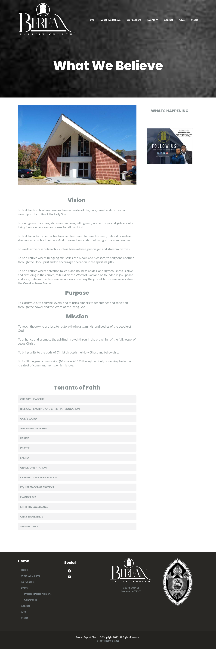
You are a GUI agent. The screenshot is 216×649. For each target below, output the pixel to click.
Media (194, 19)
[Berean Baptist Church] (46, 18)
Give (182, 19)
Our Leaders (134, 19)
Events (151, 19)
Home (91, 19)
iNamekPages (111, 640)
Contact (168, 19)
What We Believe (111, 19)
